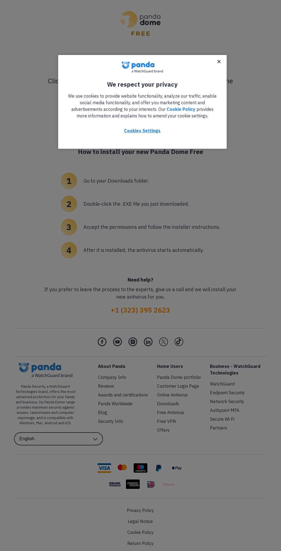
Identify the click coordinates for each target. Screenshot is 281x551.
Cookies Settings (142, 130)
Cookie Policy (181, 109)
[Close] (219, 62)
